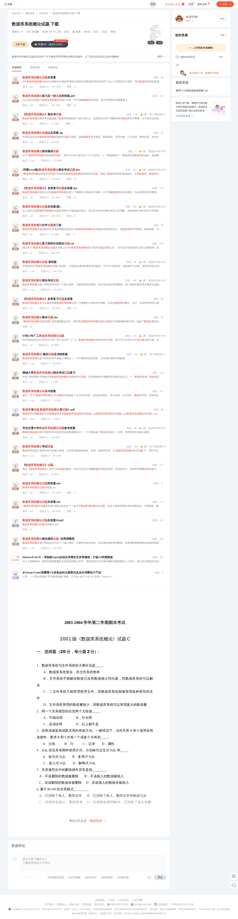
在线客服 (162, 904)
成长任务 (202, 4)
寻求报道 (87, 904)
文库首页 (16, 13)
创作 (225, 4)
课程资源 (29, 13)
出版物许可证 (105, 913)
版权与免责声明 (79, 913)
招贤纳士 (62, 904)
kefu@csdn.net (142, 904)
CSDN (111, 900)
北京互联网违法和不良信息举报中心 (131, 909)
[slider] (28, 877)
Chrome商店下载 (207, 909)
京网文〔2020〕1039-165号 (77, 909)
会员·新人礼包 (173, 4)
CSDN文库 (123, 900)
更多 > (224, 35)
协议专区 (99, 904)
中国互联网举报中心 (187, 909)
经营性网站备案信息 (102, 909)
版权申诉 (93, 913)
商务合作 (74, 904)
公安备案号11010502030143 (25, 909)
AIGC (105, 31)
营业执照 (118, 913)
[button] (162, 56)
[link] (16, 13)
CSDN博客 (137, 900)
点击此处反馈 (183, 115)
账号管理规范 (223, 909)
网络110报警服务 (168, 909)
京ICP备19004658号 (52, 909)
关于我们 (49, 904)
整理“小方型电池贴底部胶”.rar (192, 90)
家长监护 (154, 909)
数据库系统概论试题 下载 (35, 23)
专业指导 (43, 13)
